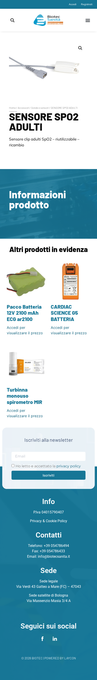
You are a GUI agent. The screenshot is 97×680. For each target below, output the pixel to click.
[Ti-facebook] (42, 638)
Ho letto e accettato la (48, 466)
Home (12, 107)
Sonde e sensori (40, 107)
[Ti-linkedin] (54, 638)
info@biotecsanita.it (54, 556)
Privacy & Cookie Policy (48, 521)
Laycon (70, 658)
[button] (12, 20)
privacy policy (68, 466)
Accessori (23, 107)
